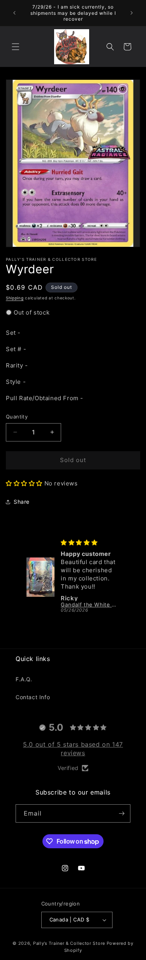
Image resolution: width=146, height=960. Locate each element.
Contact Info (33, 697)
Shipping (15, 297)
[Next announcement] (131, 12)
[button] (15, 46)
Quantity (17, 416)
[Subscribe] (121, 813)
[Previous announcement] (14, 12)
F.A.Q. (24, 679)
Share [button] (22, 501)
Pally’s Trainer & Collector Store (69, 943)
